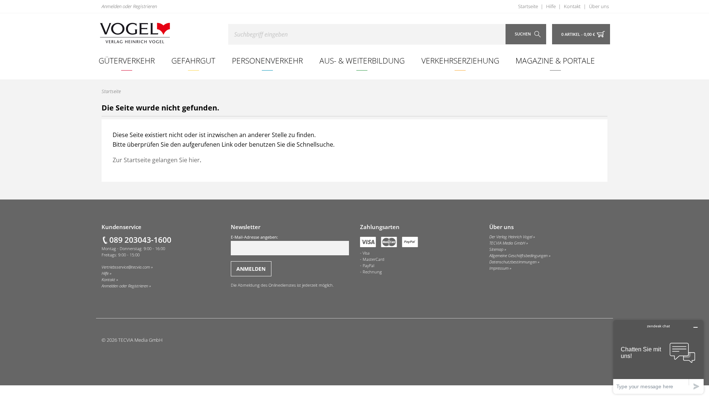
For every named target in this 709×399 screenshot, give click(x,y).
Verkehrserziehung (460, 60)
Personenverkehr (267, 60)
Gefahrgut (193, 60)
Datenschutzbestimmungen (513, 262)
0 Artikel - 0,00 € (578, 34)
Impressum (498, 268)
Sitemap (496, 249)
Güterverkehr (127, 60)
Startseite (528, 6)
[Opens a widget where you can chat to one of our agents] (658, 356)
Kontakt (572, 6)
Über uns (599, 6)
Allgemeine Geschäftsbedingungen (518, 255)
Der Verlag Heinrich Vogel (510, 236)
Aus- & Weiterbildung (362, 60)
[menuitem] (126, 61)
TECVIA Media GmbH (507, 243)
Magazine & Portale (555, 60)
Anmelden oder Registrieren (129, 6)
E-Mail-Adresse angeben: (254, 237)
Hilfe (551, 6)
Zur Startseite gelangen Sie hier (156, 160)
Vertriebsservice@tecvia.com (126, 267)
